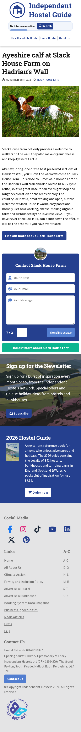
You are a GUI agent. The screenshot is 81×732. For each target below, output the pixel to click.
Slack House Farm (48, 80)
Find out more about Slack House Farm (34, 236)
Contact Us (15, 679)
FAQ (7, 631)
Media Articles (14, 617)
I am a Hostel (48, 38)
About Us (64, 38)
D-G (66, 567)
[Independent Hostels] (40, 10)
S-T (65, 589)
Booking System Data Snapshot (26, 603)
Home (8, 560)
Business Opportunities (21, 610)
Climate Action (15, 574)
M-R (66, 582)
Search (47, 26)
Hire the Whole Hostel (24, 38)
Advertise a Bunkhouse (20, 596)
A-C (65, 560)
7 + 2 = (11, 332)
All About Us (13, 567)
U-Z (66, 596)
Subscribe (20, 413)
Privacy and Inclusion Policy (23, 582)
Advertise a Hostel (17, 589)
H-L (66, 574)
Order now (40, 492)
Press (8, 624)
